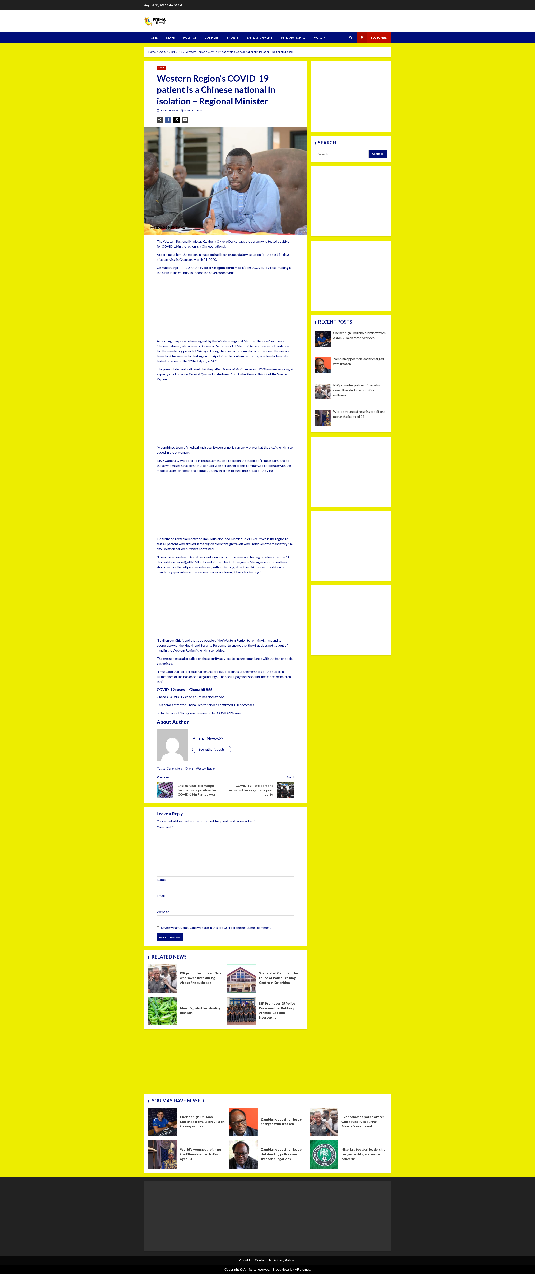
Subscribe (379, 37)
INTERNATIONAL (293, 37)
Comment (165, 827)
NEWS (170, 37)
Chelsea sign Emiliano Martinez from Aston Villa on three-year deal (162, 1122)
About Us (246, 1260)
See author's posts (212, 749)
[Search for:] (342, 154)
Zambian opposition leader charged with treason (243, 1122)
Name (162, 879)
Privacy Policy (283, 1260)
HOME (153, 37)
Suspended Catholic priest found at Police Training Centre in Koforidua (241, 978)
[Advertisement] (225, 307)
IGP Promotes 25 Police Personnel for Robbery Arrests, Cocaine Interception (241, 1011)
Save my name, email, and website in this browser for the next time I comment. (216, 928)
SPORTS (233, 37)
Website (163, 912)
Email (162, 896)
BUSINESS (212, 37)
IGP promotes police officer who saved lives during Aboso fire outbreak (162, 978)
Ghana (189, 768)
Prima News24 (169, 110)
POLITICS (189, 37)
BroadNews (281, 1269)
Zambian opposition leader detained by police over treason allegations (243, 1154)
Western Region (205, 768)
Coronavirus (174, 768)
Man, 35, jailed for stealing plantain (162, 1011)
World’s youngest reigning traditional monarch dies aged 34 (162, 1154)
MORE (317, 37)
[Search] (350, 38)
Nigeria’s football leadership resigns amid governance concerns (324, 1154)
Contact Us (263, 1260)
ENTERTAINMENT (260, 37)
